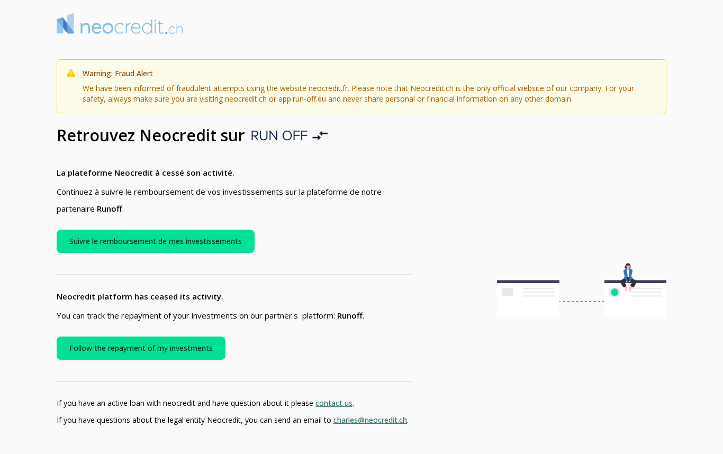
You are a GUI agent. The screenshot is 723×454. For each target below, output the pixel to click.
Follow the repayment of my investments (141, 348)
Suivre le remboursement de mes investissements (155, 241)
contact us (334, 403)
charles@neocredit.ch (370, 420)
